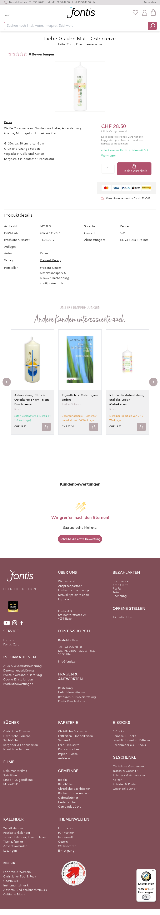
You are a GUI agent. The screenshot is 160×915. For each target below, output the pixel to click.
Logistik (8, 640)
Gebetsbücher (68, 797)
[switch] (146, 897)
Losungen (10, 850)
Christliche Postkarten (73, 731)
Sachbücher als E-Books (129, 745)
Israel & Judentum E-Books (131, 740)
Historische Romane (17, 736)
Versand (123, 131)
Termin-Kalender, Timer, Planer (24, 837)
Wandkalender (13, 828)
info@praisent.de (51, 283)
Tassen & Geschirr (125, 770)
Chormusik (10, 881)
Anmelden (150, 2)
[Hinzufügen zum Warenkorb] (46, 427)
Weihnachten (67, 846)
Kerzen (117, 779)
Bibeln (62, 779)
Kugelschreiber (68, 749)
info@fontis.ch (68, 661)
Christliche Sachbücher (74, 788)
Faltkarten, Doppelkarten (75, 736)
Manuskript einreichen (73, 595)
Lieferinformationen (71, 692)
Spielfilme (10, 775)
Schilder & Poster (125, 784)
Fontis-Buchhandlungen (74, 590)
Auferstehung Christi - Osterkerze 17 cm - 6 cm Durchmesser (31, 400)
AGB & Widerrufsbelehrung (22, 666)
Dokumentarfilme (15, 770)
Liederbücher (67, 802)
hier (123, 140)
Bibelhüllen (66, 784)
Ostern (63, 841)
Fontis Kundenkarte (71, 701)
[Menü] (153, 871)
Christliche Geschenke (128, 766)
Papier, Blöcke (68, 754)
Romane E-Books (124, 736)
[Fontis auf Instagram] (15, 623)
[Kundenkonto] (144, 12)
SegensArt (65, 740)
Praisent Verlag (50, 260)
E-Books (118, 731)
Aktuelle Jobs (122, 617)
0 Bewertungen (41, 54)
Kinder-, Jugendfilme (18, 779)
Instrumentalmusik (16, 885)
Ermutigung (66, 850)
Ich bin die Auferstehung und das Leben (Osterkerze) (127, 400)
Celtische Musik (14, 894)
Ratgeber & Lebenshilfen (20, 745)
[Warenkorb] (153, 12)
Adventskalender (15, 846)
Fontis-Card (11, 644)
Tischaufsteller (13, 841)
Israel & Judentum (16, 749)
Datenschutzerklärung (18, 670)
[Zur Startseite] (20, 578)
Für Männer (66, 832)
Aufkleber (65, 758)
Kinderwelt (65, 837)
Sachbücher (11, 740)
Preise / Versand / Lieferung (22, 675)
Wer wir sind (66, 581)
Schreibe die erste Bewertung (80, 539)
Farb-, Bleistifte (69, 745)
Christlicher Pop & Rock (19, 876)
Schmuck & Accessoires (129, 775)
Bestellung (65, 688)
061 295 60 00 (36, 2)
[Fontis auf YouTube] (6, 623)
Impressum (66, 599)
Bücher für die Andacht (74, 793)
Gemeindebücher (70, 806)
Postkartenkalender (16, 832)
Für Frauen (65, 828)
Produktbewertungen (18, 684)
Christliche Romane (16, 731)
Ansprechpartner (70, 586)
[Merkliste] (135, 12)
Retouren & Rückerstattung (77, 697)
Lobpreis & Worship (17, 872)
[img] (9, 54)
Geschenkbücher (124, 788)
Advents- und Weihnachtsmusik (25, 890)
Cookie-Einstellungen (18, 679)
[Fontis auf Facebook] (21, 623)
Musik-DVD (11, 784)
